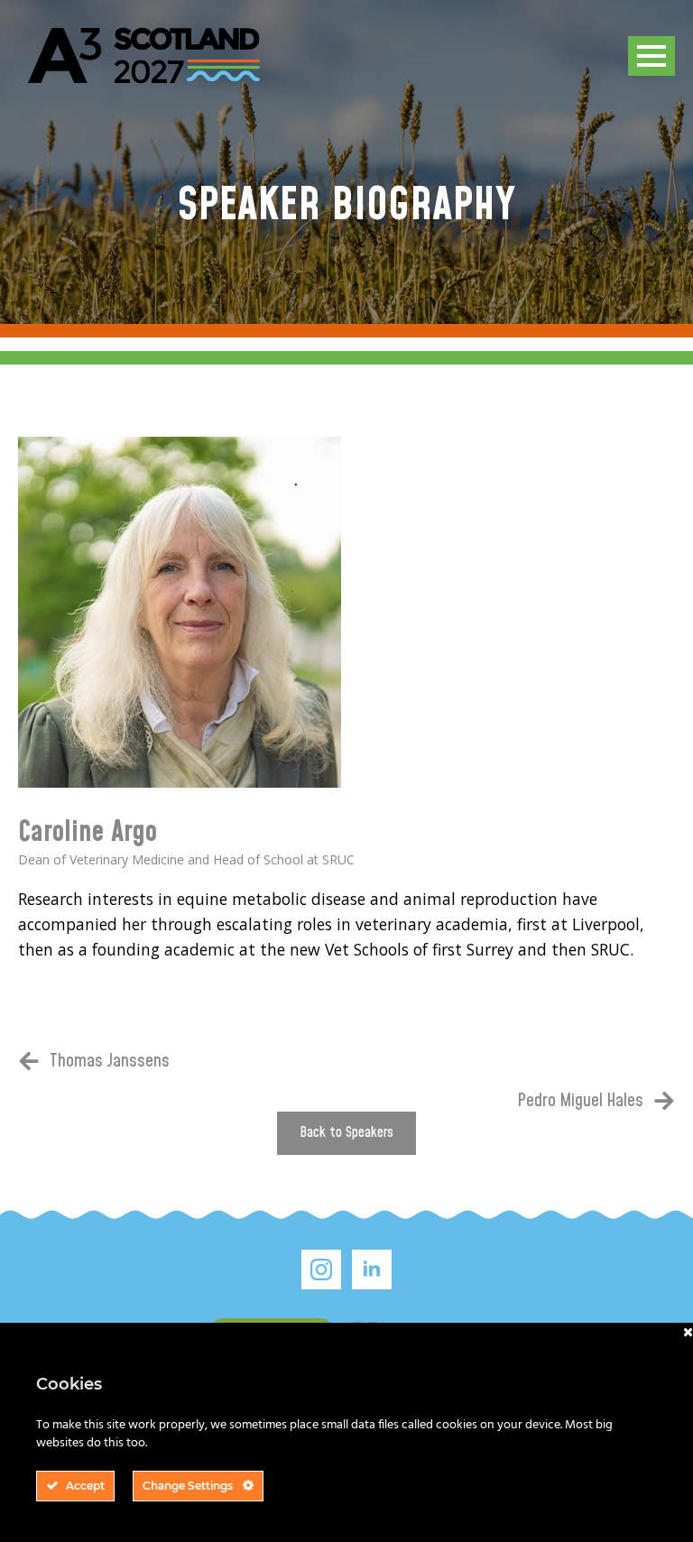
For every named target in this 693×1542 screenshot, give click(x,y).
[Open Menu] (651, 56)
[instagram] (321, 1269)
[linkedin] (372, 1269)
